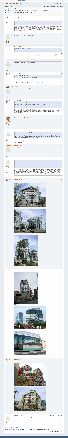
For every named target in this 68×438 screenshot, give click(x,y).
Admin (34, 10)
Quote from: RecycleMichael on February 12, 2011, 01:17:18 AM (24, 102)
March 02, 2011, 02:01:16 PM (18, 145)
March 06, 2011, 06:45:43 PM (18, 179)
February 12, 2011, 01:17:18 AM (18, 86)
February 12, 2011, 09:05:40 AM (18, 130)
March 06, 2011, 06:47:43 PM (18, 270)
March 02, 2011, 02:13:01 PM (18, 159)
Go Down (6, 17)
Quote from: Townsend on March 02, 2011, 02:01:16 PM (23, 161)
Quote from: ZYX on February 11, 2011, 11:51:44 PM (23, 21)
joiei (7, 116)
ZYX (7, 34)
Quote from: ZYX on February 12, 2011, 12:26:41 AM (23, 48)
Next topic (61, 14)
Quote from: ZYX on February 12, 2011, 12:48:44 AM (23, 75)
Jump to (50, 431)
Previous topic (56, 14)
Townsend (9, 145)
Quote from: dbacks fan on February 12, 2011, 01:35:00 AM (24, 132)
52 (17, 17)
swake (8, 130)
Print (62, 17)
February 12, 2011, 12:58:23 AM (18, 73)
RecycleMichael (10, 86)
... (16, 17)
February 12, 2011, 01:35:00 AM (18, 100)
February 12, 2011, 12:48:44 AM (18, 60)
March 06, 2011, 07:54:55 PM (18, 415)
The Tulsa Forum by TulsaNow (13, 3)
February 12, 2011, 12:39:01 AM (18, 46)
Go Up (6, 427)
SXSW (8, 159)
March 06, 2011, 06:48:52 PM (18, 359)
